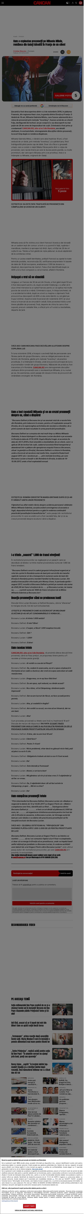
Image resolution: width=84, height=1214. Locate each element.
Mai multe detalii (37, 1169)
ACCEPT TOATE (29, 1206)
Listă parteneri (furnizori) (10, 1201)
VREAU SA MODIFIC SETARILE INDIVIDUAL (28, 1210)
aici (52, 1179)
